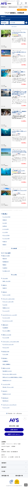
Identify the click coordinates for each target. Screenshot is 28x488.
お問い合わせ (19, 413)
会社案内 (3, 443)
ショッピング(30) (6, 384)
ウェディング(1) (6, 407)
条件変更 (4, 22)
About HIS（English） (5, 446)
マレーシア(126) (6, 235)
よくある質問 (10, 457)
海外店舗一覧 (5, 475)
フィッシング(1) (6, 311)
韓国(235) (5, 220)
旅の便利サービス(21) (7, 371)
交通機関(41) (5, 361)
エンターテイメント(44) (8, 320)
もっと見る (14, 274)
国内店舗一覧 (19, 475)
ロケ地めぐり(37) (6, 271)
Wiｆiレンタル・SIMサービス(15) (9, 374)
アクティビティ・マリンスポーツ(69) (11, 341)
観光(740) (5, 258)
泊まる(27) (5, 391)
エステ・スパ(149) (6, 294)
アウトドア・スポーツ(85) (8, 301)
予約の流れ (10, 413)
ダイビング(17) (6, 347)
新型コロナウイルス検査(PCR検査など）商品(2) (12, 377)
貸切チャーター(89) (7, 334)
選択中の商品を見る (22, 9)
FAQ (14, 413)
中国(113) (5, 241)
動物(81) (4, 264)
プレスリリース (9, 443)
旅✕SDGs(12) (5, 398)
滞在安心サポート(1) (7, 380)
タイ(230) (5, 223)
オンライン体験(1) (6, 330)
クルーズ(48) (5, 354)
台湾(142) (5, 226)
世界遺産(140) (6, 261)
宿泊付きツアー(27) (7, 394)
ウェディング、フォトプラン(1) (9, 404)
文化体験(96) (5, 327)
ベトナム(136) (6, 229)
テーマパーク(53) (6, 317)
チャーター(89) (6, 337)
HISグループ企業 (17, 443)
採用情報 (13, 446)
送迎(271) (5, 285)
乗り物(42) (5, 358)
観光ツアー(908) (6, 255)
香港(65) (4, 244)
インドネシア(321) (6, 216)
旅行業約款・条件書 (5, 451)
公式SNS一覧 (17, 457)
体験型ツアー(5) (6, 307)
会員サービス (21, 4)
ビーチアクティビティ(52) (8, 344)
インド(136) (5, 232)
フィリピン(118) (6, 238)
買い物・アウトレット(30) (8, 387)
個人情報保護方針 (14, 451)
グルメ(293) (5, 278)
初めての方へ (4, 457)
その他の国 (14, 248)
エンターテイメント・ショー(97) (10, 315)
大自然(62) (5, 267)
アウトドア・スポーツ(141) (8, 298)
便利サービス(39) (6, 368)
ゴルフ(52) (5, 304)
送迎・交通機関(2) (6, 364)
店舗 (18, 4)
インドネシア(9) (7, 19)
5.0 (19, 172)
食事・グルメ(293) (6, 281)
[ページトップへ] (25, 418)
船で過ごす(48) (6, 351)
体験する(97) (5, 324)
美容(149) (5, 292)
